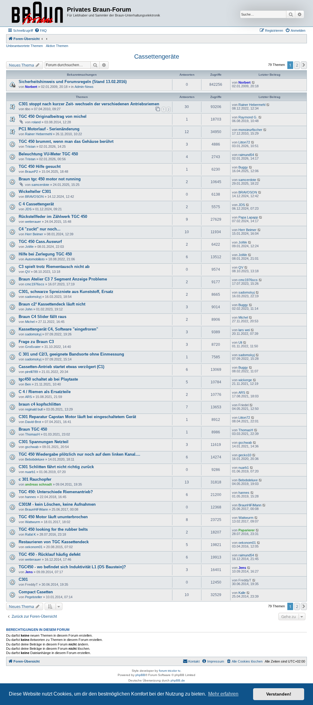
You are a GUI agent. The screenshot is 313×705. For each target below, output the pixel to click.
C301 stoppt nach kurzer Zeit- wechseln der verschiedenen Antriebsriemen (89, 104)
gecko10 (244, 455)
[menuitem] (41, 30)
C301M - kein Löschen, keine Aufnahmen (57, 504)
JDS (28, 209)
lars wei (244, 330)
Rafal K (30, 534)
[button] (304, 65)
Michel (30, 322)
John (28, 309)
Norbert (31, 87)
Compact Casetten (36, 592)
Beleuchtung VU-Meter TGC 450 (48, 154)
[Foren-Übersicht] (37, 13)
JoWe (29, 246)
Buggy (243, 167)
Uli (240, 342)
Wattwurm (32, 522)
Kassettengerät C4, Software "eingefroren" (58, 329)
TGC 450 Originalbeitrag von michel (53, 116)
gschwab (32, 447)
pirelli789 (31, 372)
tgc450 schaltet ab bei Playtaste (48, 379)
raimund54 (246, 155)
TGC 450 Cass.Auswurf (40, 241)
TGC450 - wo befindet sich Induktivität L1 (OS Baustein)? (72, 567)
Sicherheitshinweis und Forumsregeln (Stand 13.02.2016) (73, 81)
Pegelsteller (33, 597)
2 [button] (297, 65)
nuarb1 (30, 472)
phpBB (140, 675)
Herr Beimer (34, 234)
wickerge (245, 380)
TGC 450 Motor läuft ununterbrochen (53, 517)
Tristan (30, 146)
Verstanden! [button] (278, 694)
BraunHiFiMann (36, 509)
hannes (30, 497)
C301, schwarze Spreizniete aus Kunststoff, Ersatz (66, 291)
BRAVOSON (34, 196)
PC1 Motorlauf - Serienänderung (49, 129)
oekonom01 (33, 547)
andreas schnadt (38, 484)
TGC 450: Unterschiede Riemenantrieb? (56, 492)
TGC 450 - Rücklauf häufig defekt (49, 554)
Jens (29, 572)
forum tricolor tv (169, 670)
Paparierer (246, 530)
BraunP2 (31, 171)
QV (27, 271)
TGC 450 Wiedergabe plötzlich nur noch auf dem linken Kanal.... (79, 454)
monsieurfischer (250, 130)
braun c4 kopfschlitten (40, 404)
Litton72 (244, 142)
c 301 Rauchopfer (35, 479)
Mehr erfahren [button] (223, 693)
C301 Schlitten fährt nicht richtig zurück (56, 467)
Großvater (33, 347)
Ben (28, 384)
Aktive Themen (57, 46)
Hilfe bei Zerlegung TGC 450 (45, 254)
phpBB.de (178, 680)
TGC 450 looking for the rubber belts (53, 529)
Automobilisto (35, 259)
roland (36, 122)
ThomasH (32, 434)
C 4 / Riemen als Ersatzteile (45, 391)
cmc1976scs (34, 284)
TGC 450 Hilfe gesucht (40, 166)
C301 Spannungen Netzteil (43, 441)
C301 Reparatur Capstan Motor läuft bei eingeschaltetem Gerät (77, 416)
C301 (23, 579)
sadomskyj (33, 296)
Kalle (241, 593)
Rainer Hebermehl (251, 105)
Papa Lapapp (248, 217)
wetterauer (33, 221)
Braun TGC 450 (33, 429)
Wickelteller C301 (35, 191)
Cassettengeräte (156, 56)
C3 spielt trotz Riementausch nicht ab (54, 266)
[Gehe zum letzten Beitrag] (254, 82)
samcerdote (40, 184)
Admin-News (84, 87)
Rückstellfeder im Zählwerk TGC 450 (53, 216)
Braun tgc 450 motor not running (50, 179)
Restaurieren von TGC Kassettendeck (54, 542)
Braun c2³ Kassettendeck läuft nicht (52, 304)
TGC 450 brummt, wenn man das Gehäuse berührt (66, 141)
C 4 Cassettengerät (36, 204)
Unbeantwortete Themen (24, 46)
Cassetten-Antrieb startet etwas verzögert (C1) (61, 366)
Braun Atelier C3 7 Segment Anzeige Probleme (63, 279)
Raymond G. (247, 117)
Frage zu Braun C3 (36, 341)
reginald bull (33, 409)
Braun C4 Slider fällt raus (42, 316)
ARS (28, 397)
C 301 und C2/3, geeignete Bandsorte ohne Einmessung (71, 354)
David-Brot (33, 422)
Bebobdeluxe (34, 459)
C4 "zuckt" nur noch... (40, 229)
